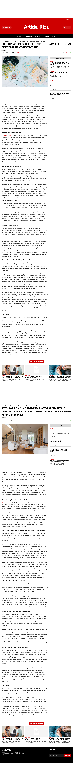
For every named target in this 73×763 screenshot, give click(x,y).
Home (3, 41)
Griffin (19, 52)
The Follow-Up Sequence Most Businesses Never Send (58, 73)
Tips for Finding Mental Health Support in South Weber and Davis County (59, 63)
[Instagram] (4, 19)
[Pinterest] (66, 52)
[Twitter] (8, 19)
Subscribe (67, 755)
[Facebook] (2, 19)
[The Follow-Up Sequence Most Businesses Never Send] (36, 370)
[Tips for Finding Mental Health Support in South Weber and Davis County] (13, 370)
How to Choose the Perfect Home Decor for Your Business (59, 94)
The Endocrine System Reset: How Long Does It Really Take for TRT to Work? (60, 83)
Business (52, 71)
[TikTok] (6, 19)
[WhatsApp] (70, 52)
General (7, 41)
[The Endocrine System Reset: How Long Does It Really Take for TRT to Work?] (60, 370)
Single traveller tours (7, 135)
